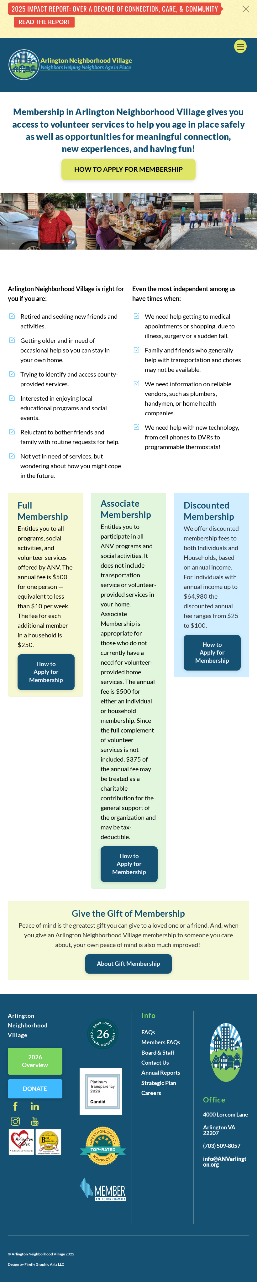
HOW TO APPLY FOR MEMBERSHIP (128, 169)
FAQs (148, 1032)
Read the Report (44, 21)
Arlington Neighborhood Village (39, 1254)
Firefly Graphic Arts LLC (44, 1264)
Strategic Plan (158, 1082)
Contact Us (155, 1062)
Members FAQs (160, 1042)
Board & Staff (157, 1052)
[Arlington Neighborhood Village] (70, 79)
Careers (151, 1092)
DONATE (35, 1088)
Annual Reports (160, 1072)
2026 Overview (35, 1060)
